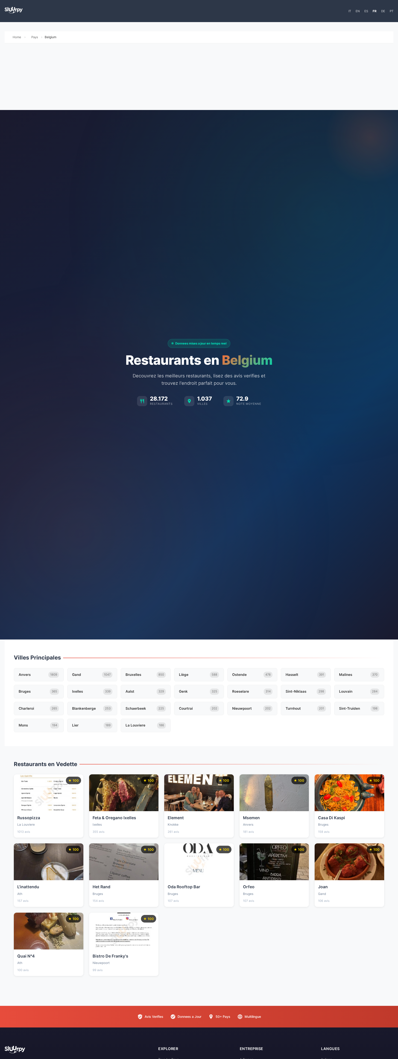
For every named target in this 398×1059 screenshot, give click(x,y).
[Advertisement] (199, 78)
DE (383, 11)
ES (366, 11)
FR (375, 11)
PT (391, 11)
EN (358, 11)
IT (349, 11)
